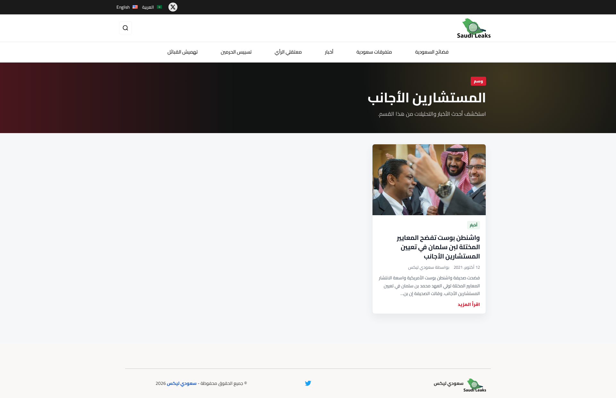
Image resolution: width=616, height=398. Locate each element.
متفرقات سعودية (374, 51)
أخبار (329, 51)
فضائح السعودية (432, 51)
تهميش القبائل (182, 51)
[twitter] (172, 7)
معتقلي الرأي (288, 51)
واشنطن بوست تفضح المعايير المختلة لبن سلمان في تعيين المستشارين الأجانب (438, 247)
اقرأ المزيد (469, 304)
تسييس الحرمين (236, 51)
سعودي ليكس (182, 383)
